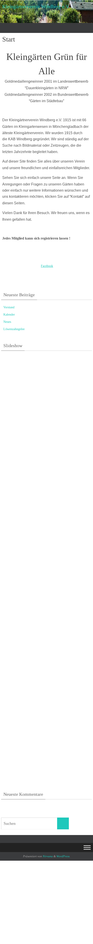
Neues (7, 322)
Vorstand (8, 307)
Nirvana (48, 856)
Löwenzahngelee (14, 329)
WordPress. (63, 856)
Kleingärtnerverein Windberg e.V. (36, 6)
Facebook (47, 266)
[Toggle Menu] (87, 847)
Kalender (9, 314)
